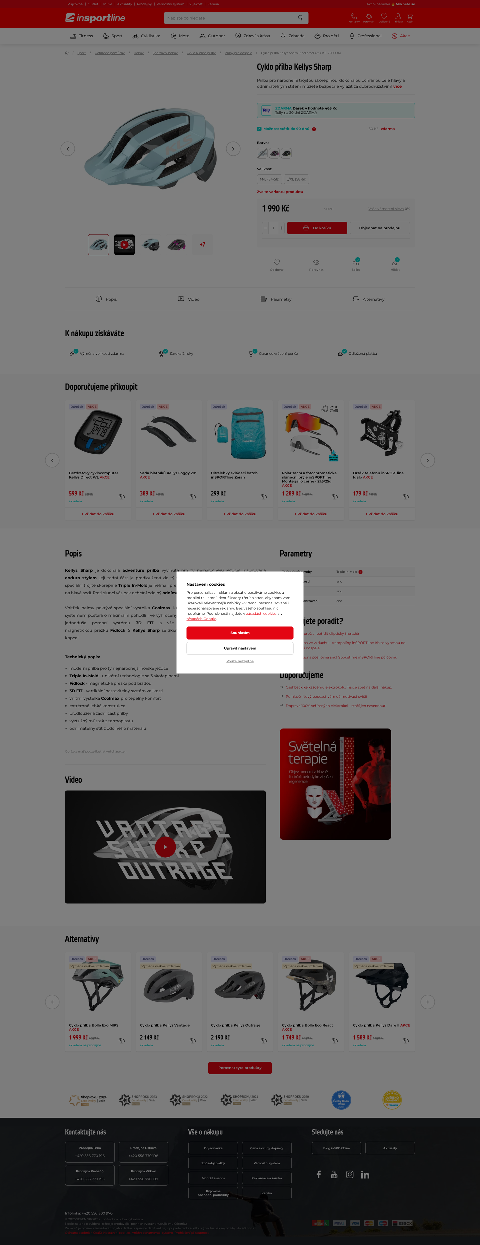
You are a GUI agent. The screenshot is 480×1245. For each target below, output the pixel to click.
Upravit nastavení (240, 648)
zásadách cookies (261, 613)
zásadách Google (201, 618)
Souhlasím (240, 632)
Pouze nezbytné (240, 661)
